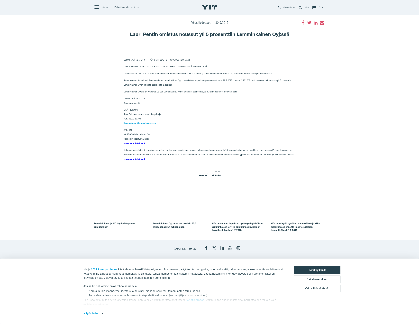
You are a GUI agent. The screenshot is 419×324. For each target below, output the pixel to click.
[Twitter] (309, 22)
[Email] (322, 22)
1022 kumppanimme (104, 269)
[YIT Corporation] (222, 248)
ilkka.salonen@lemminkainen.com (140, 123)
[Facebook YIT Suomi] (206, 248)
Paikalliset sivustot (125, 7)
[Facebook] (303, 22)
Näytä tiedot (91, 313)
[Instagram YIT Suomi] (238, 248)
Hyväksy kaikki (317, 270)
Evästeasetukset (317, 279)
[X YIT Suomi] (214, 248)
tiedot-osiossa (195, 300)
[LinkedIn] (315, 22)
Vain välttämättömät (317, 288)
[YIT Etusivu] (209, 7)
